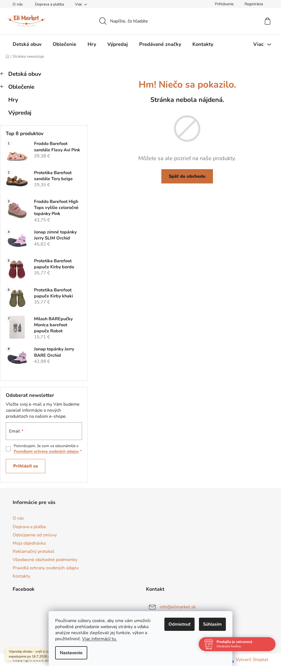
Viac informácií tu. (99, 639)
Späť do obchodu (187, 176)
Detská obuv (24, 74)
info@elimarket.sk (178, 607)
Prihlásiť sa (25, 466)
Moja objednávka (29, 543)
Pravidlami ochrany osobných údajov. (46, 451)
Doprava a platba (49, 4)
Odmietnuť (179, 624)
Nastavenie (71, 653)
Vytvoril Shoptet (252, 660)
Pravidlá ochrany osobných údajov (46, 568)
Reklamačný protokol (33, 551)
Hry (13, 100)
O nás (18, 4)
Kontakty (21, 576)
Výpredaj (19, 112)
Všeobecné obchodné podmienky (45, 560)
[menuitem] (27, 44)
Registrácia (254, 4)
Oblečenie (21, 87)
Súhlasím (212, 624)
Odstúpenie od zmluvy (35, 535)
